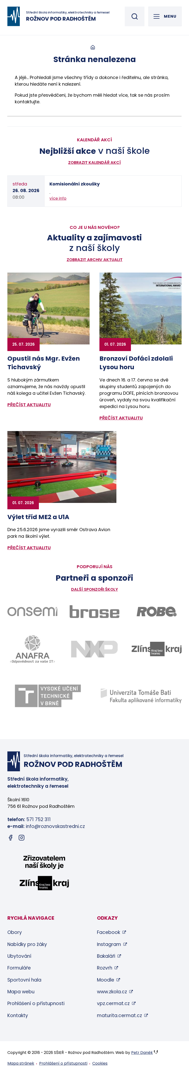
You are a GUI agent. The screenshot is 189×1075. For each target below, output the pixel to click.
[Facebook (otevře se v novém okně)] (10, 839)
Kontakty (17, 1015)
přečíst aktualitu (29, 405)
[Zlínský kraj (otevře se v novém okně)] (44, 873)
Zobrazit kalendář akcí (94, 162)
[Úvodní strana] (92, 47)
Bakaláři (106, 956)
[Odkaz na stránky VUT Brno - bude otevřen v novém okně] (47, 696)
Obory (14, 932)
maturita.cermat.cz (119, 1015)
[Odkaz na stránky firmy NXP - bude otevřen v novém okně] (95, 649)
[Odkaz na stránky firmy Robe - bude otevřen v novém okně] (157, 611)
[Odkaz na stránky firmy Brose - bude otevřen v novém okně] (95, 611)
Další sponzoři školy (94, 589)
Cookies (100, 1063)
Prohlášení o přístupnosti (35, 1003)
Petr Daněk (142, 1052)
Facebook (108, 932)
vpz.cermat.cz (113, 1003)
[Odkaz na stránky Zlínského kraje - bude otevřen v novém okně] (157, 649)
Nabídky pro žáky (27, 944)
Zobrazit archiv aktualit (95, 259)
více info (57, 198)
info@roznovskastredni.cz (55, 826)
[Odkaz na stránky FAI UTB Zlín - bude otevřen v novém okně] (141, 696)
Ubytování (19, 956)
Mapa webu (20, 991)
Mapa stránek (20, 1063)
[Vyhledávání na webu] (134, 16)
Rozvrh (104, 968)
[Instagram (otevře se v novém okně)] (21, 839)
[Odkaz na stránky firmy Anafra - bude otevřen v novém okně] (32, 649)
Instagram (109, 944)
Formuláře (19, 968)
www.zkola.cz (112, 991)
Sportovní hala (24, 980)
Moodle (105, 980)
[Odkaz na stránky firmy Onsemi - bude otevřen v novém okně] (32, 611)
